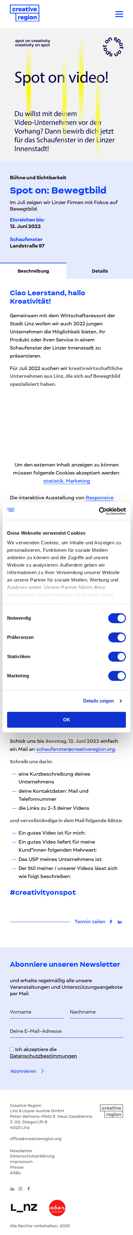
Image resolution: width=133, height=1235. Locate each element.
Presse (17, 1167)
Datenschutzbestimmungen (43, 1056)
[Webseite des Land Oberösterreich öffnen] (57, 1208)
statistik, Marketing (66, 481)
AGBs (15, 1172)
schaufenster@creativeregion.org (75, 749)
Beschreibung (33, 271)
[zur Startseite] (24, 14)
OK (66, 719)
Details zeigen (98, 700)
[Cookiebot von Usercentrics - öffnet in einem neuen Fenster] (99, 511)
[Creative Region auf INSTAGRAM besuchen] (20, 1189)
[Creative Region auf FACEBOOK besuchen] (29, 1189)
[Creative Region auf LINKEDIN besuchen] (12, 1189)
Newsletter (21, 1150)
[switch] (117, 637)
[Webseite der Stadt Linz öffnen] (24, 1208)
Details (100, 271)
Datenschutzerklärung (32, 1156)
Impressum (21, 1161)
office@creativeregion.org (36, 1138)
